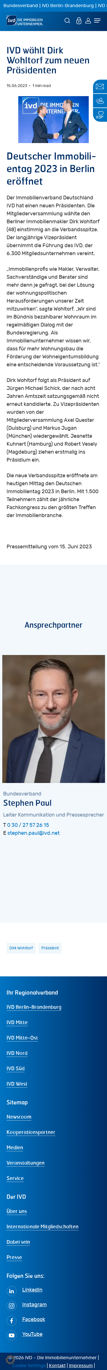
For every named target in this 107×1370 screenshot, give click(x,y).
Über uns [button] (17, 1211)
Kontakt (57, 1365)
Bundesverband (20, 5)
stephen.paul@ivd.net (33, 833)
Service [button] (15, 1178)
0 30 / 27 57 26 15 (28, 825)
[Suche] (68, 20)
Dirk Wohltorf (21, 948)
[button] (10, 1360)
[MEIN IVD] (79, 20)
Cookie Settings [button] (29, 1365)
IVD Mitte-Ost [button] (22, 1037)
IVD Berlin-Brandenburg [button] (34, 1007)
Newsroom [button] (19, 1116)
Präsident (50, 948)
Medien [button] (15, 1147)
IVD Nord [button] (17, 1053)
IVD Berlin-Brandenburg (68, 5)
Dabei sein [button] (18, 1242)
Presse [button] (14, 1257)
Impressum (81, 1365)
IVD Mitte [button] (17, 1022)
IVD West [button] (17, 1083)
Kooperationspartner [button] (31, 1132)
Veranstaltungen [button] (26, 1163)
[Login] (88, 20)
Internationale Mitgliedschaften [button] (42, 1226)
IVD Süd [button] (16, 1068)
